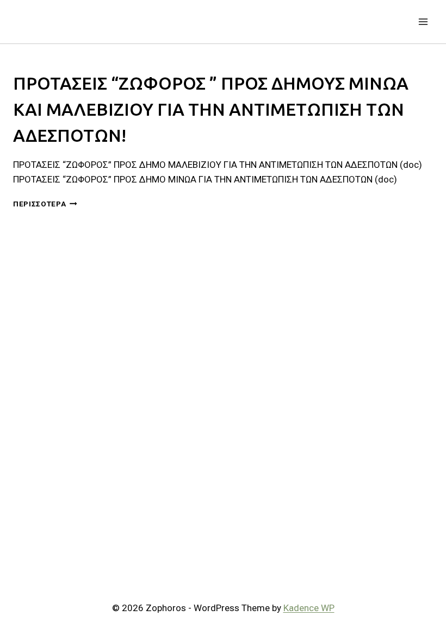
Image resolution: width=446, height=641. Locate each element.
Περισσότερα (45, 203)
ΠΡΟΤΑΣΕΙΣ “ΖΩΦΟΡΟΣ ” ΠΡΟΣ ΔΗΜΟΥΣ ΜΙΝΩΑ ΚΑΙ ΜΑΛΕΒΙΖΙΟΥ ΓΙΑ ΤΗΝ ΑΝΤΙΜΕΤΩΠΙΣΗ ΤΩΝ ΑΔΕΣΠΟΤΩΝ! (210, 109)
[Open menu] (423, 21)
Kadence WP (308, 607)
